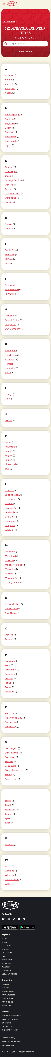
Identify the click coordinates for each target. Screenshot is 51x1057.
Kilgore (8, 455)
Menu (4, 942)
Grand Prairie (12, 320)
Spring (8, 774)
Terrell (8, 805)
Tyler (7, 822)
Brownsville (11, 141)
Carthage (10, 171)
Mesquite (10, 569)
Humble (9, 363)
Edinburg (10, 254)
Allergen (6, 967)
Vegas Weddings (9, 974)
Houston (9, 359)
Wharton (10, 875)
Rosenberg (11, 722)
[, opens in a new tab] (10, 927)
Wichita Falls (12, 879)
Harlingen (10, 350)
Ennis (8, 263)
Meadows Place (13, 564)
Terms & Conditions (11, 1042)
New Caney (11, 613)
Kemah (8, 451)
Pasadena (10, 669)
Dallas (8, 224)
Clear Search (25, 51)
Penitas (9, 678)
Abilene (9, 75)
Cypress (9, 202)
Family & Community (11, 1019)
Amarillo (9, 84)
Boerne (9, 127)
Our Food (6, 1023)
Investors (6, 1005)
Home (4, 939)
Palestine (10, 661)
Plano (8, 682)
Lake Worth (11, 499)
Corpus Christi (12, 193)
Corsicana (10, 197)
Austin (8, 93)
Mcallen (9, 560)
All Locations (9, 21)
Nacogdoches (12, 604)
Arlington (10, 88)
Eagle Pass (11, 250)
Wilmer (8, 884)
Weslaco (9, 870)
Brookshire (10, 136)
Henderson (11, 355)
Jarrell (8, 420)
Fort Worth (10, 285)
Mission (9, 573)
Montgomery (12, 582)
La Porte (9, 490)
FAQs (4, 956)
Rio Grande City (13, 717)
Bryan (8, 145)
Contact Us (7, 998)
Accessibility (8, 1046)
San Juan (10, 757)
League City (11, 508)
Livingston (10, 521)
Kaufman (10, 446)
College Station (13, 180)
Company (6, 984)
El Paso (9, 259)
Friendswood (12, 289)
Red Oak (9, 713)
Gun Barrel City (13, 329)
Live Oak (9, 516)
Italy (7, 398)
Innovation (7, 960)
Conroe (9, 184)
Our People (7, 1026)
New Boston (11, 608)
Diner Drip (6, 970)
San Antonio (11, 752)
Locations (6, 946)
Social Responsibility (11, 1016)
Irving (8, 394)
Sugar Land (11, 779)
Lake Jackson (12, 495)
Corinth (9, 189)
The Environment (10, 1030)
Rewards (6, 949)
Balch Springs (12, 114)
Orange (9, 639)
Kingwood (10, 464)
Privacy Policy (8, 1037)
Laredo (9, 503)
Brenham (10, 132)
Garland (9, 315)
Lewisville (10, 512)
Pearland (10, 674)
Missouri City (12, 578)
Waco (8, 866)
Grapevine (10, 324)
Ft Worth (9, 294)
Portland (9, 691)
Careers (5, 988)
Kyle (7, 468)
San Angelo (11, 748)
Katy (7, 442)
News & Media (8, 991)
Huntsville (10, 368)
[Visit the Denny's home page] (10, 905)
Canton (9, 167)
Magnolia (10, 551)
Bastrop (9, 119)
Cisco (8, 176)
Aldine (8, 79)
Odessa (9, 634)
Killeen (8, 460)
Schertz (9, 761)
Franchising (7, 1002)
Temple (9, 800)
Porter (8, 687)
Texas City (10, 809)
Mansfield (10, 556)
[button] (25, 43)
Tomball (9, 814)
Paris (7, 665)
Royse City (10, 726)
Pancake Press (8, 995)
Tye (7, 818)
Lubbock (9, 530)
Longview (10, 525)
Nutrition (6, 963)
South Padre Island (15, 770)
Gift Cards (7, 953)
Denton (9, 228)
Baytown (10, 123)
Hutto (8, 372)
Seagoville (10, 766)
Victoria (9, 844)
